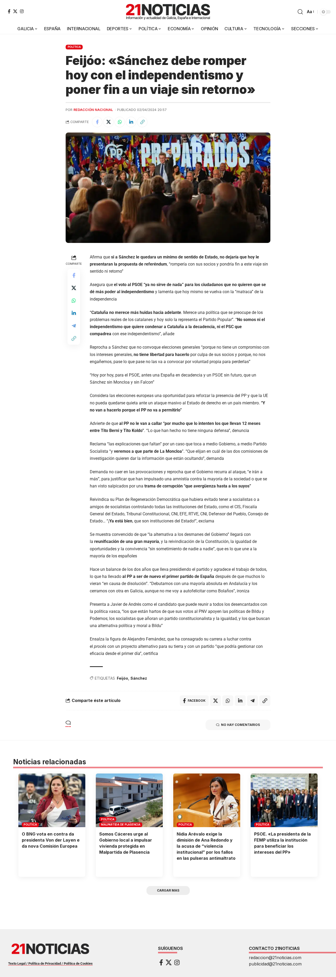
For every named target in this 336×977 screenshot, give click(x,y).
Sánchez (138, 678)
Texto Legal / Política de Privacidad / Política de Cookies (50, 963)
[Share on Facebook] (97, 122)
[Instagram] (22, 11)
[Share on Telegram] (73, 325)
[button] (300, 11)
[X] (15, 11)
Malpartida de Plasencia (120, 824)
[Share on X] (108, 122)
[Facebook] (9, 11)
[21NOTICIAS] (168, 12)
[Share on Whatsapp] (119, 122)
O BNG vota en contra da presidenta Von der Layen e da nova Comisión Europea (51, 840)
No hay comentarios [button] (240, 725)
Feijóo (122, 678)
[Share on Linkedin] (131, 122)
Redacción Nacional (93, 110)
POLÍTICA (74, 47)
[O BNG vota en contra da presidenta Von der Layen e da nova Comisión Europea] (51, 800)
